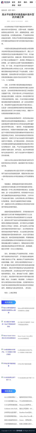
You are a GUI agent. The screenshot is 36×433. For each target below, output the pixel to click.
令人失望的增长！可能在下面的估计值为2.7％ (11, 397)
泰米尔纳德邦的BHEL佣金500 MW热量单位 (11, 420)
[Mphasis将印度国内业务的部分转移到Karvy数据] (8, 311)
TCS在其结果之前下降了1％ (26, 378)
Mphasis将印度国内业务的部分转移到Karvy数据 (26, 309)
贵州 (19, 2)
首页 (13, 2)
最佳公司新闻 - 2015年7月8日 (26, 408)
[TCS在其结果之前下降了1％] (8, 381)
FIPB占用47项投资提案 (24, 364)
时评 (13, 10)
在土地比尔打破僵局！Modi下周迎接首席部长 (26, 323)
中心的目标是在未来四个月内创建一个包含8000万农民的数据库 (26, 401)
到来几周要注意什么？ (26, 424)
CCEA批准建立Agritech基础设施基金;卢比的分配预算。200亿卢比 (11, 401)
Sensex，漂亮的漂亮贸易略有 (26, 420)
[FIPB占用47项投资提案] (8, 367)
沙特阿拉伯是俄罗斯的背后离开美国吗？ (11, 412)
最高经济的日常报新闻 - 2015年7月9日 (26, 397)
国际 (31, 2)
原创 (13, 5)
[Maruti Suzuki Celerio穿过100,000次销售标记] (8, 339)
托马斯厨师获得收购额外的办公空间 (11, 416)
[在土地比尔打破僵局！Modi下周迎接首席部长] (8, 325)
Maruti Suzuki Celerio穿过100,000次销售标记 (25, 337)
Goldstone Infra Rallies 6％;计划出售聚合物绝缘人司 (11, 408)
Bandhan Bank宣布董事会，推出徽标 (26, 412)
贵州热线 (19, 430)
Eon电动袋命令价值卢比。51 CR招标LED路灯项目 (25, 351)
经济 (19, 5)
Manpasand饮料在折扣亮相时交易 (26, 405)
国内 (25, 2)
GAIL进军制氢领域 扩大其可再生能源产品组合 (11, 405)
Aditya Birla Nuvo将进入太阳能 (26, 416)
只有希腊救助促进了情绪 (11, 424)
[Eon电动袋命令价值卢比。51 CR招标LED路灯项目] (8, 353)
